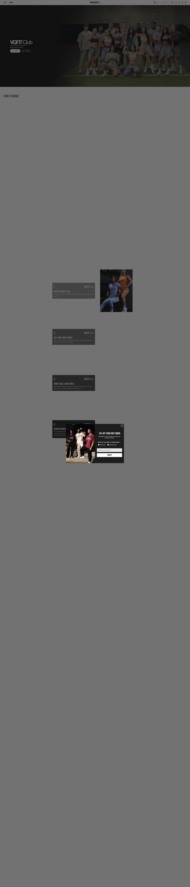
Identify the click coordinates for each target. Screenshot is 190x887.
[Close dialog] (122, 425)
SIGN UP (109, 455)
